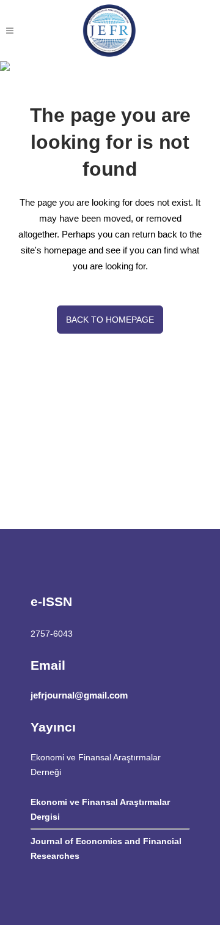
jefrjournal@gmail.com (79, 695)
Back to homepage (110, 319)
